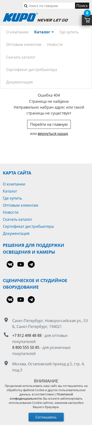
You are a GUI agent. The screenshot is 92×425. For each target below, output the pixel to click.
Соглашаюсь (46, 417)
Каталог (42, 32)
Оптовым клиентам (24, 44)
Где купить (69, 32)
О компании (17, 32)
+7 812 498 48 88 (27, 335)
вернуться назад (53, 133)
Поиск (82, 5)
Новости (55, 44)
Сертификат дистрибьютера (31, 69)
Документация (19, 82)
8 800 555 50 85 (25, 347)
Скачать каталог (21, 57)
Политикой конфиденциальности (41, 396)
